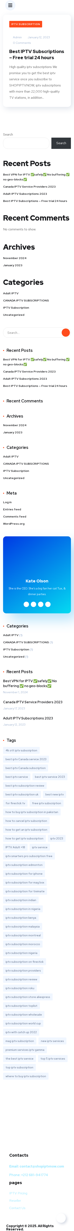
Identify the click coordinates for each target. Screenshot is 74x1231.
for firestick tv (15, 803)
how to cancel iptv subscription (26, 821)
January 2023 (12, 265)
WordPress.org (13, 523)
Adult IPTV (10, 293)
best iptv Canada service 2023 (26, 759)
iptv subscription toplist (21, 1006)
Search (8, 134)
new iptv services (52, 1041)
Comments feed (14, 516)
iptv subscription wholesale (24, 1014)
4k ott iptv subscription (21, 750)
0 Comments (21, 43)
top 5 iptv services (52, 1058)
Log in (7, 502)
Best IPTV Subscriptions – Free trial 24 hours (36, 55)
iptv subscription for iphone (24, 873)
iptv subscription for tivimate (25, 891)
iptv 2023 (56, 838)
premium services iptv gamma (25, 1050)
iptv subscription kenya (21, 918)
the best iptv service (20, 1058)
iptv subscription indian (21, 900)
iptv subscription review (21, 979)
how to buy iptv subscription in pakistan (32, 812)
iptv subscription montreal (23, 935)
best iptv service (17, 777)
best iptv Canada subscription (26, 768)
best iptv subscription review (25, 785)
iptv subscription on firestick (25, 962)
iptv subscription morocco (23, 944)
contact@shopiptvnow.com (42, 1166)
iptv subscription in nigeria (23, 909)
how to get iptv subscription (24, 838)
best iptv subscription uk (22, 794)
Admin (17, 37)
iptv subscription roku (20, 988)
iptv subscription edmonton (24, 865)
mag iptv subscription (20, 1041)
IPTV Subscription (25, 24)
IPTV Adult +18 (15, 847)
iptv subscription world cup (23, 1023)
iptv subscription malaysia (23, 926)
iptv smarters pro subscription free (29, 856)
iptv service (39, 847)
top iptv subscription (19, 1067)
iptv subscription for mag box (25, 882)
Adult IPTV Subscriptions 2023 (25, 194)
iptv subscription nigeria (21, 953)
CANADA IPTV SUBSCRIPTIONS (26, 300)
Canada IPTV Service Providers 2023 (29, 186)
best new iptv (54, 794)
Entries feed (12, 509)
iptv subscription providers (23, 970)
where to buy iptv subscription (26, 1076)
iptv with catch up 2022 (21, 1032)
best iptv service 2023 (50, 777)
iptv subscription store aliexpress (28, 997)
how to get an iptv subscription (26, 829)
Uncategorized (13, 315)
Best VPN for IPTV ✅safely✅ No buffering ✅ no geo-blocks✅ (36, 177)
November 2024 (15, 258)
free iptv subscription (46, 803)
